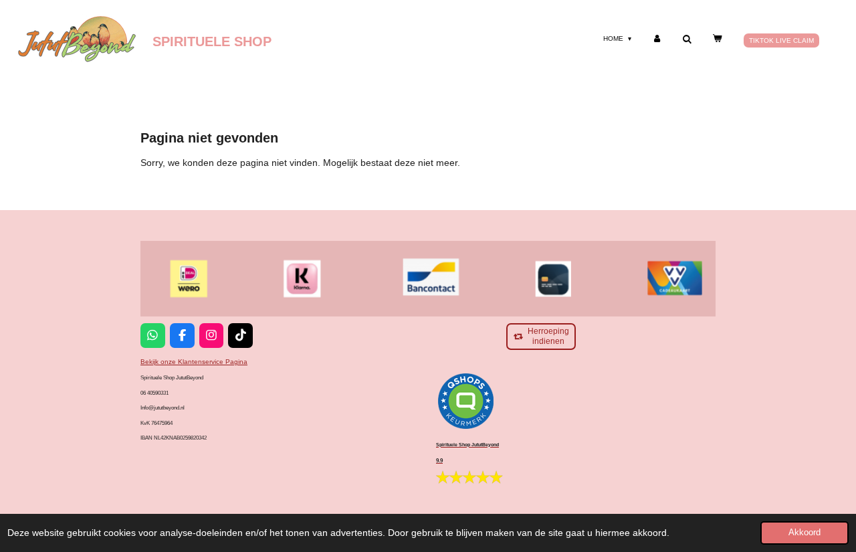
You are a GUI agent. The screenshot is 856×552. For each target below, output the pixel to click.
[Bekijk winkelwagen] (717, 38)
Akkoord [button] (804, 532)
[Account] (657, 38)
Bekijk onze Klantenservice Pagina (193, 361)
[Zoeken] (687, 39)
